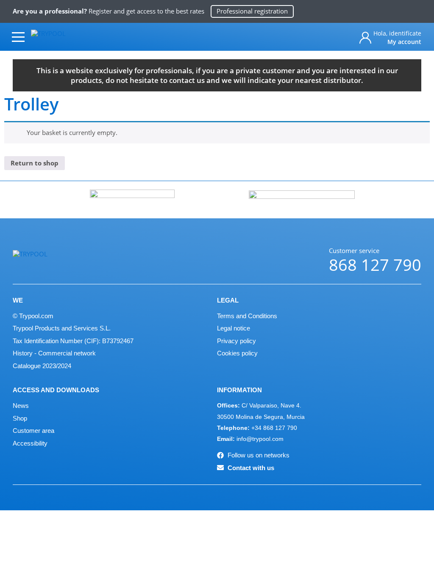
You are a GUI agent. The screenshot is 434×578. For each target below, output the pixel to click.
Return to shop (34, 163)
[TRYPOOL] (67, 37)
